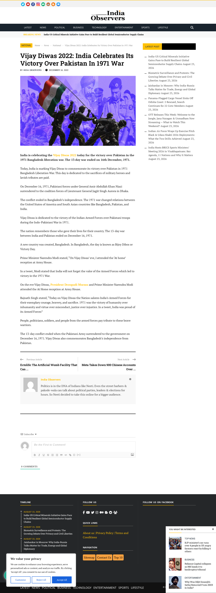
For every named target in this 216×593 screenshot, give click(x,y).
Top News (190, 538)
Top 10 (118, 557)
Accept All (62, 579)
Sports (145, 27)
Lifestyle (163, 27)
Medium (41, 2)
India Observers (32, 70)
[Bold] (35, 455)
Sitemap (89, 557)
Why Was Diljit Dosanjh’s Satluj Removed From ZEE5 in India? (199, 584)
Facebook (31, 2)
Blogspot (52, 2)
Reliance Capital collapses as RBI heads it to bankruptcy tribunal (198, 566)
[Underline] (43, 455)
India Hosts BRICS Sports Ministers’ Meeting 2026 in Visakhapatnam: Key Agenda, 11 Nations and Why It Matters (170, 151)
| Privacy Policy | (104, 533)
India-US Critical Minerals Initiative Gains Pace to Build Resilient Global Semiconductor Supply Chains (94, 34)
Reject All (41, 579)
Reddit (46, 2)
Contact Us (104, 557)
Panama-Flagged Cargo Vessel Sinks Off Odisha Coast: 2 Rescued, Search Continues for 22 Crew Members (170, 102)
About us (88, 533)
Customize (20, 579)
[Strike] (48, 455)
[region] (41, 570)
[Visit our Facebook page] (84, 512)
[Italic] (39, 455)
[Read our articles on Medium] (102, 512)
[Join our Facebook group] (115, 512)
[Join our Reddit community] (110, 512)
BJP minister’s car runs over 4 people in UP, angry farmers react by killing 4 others (198, 547)
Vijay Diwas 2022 (64, 155)
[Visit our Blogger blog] (106, 512)
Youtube (26, 2)
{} (74, 455)
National (26, 45)
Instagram (36, 2)
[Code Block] (66, 455)
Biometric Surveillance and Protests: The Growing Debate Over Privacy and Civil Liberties (171, 76)
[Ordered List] (52, 455)
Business (78, 27)
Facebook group (57, 2)
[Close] (213, 529)
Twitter (21, 2)
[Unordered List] (57, 455)
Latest (28, 27)
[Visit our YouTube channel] (88, 512)
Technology (99, 27)
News (43, 27)
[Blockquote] (61, 455)
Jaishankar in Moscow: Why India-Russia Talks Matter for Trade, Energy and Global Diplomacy (171, 89)
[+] (78, 455)
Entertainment (124, 27)
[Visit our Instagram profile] (97, 512)
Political (59, 27)
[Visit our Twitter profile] (92, 512)
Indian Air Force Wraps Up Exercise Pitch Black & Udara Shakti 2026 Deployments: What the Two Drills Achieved (171, 134)
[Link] (70, 455)
